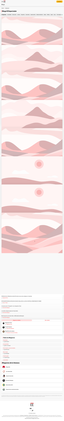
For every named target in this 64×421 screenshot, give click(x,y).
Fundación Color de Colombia (12, 332)
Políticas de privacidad (33, 415)
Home (3, 8)
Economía (28, 14)
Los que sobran (6, 344)
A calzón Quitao (6, 357)
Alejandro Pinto (5, 297)
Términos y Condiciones (24, 415)
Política (48, 14)
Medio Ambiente (39, 14)
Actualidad (9, 14)
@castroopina (6, 341)
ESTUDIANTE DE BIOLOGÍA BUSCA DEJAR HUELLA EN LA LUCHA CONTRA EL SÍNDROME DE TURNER (21, 301)
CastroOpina (5, 340)
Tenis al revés (5, 352)
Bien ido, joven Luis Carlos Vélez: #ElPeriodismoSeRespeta (13, 315)
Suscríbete (59, 1)
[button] (62, 14)
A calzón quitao (6, 356)
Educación (14, 14)
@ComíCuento (6, 349)
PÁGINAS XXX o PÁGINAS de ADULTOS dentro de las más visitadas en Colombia (17, 296)
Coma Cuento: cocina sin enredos (9, 348)
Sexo (55, 14)
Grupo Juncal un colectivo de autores (12, 389)
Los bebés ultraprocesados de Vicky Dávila (10, 311)
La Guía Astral (5, 360)
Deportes (23, 14)
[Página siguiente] (35, 241)
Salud (52, 14)
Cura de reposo (8, 327)
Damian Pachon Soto (9, 375)
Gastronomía (32, 14)
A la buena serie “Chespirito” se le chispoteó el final (11, 306)
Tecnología (59, 14)
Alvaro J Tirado (5, 302)
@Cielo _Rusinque (7, 345)
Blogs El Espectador (9, 11)
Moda (45, 14)
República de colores (9, 331)
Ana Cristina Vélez (9, 371)
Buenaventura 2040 (9, 384)
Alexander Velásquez (6, 307)
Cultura (18, 14)
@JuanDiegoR (6, 353)
